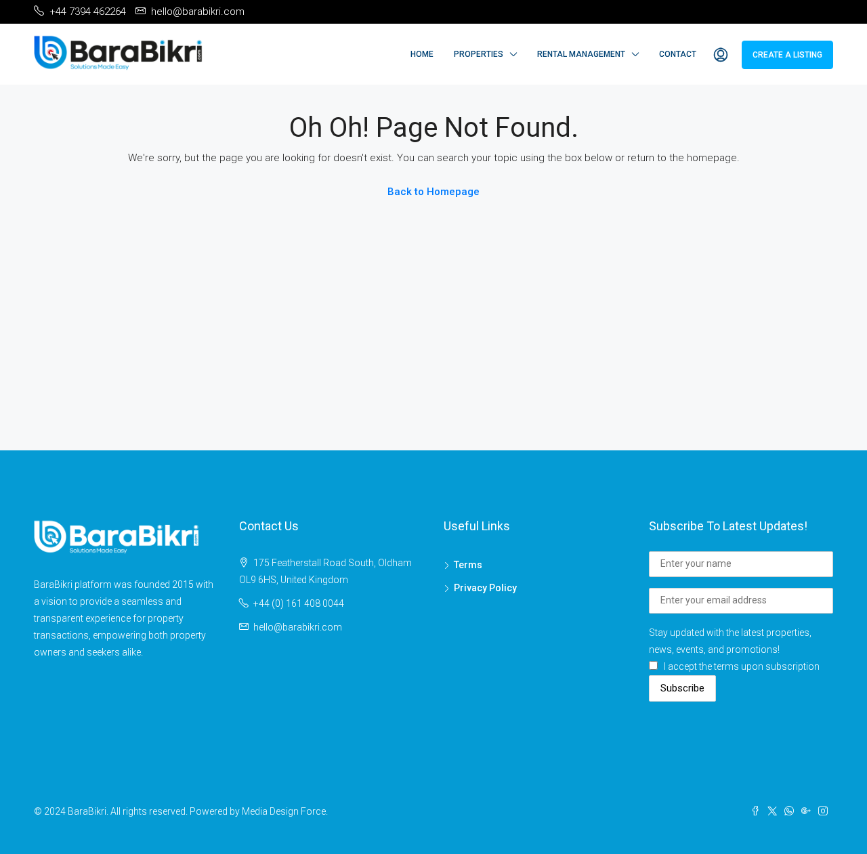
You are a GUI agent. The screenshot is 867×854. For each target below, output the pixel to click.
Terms (468, 564)
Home (422, 54)
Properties (478, 54)
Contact (677, 54)
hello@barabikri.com (297, 627)
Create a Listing (787, 55)
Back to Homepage (433, 192)
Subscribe (682, 688)
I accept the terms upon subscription (742, 666)
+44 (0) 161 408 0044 (298, 603)
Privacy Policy (485, 587)
